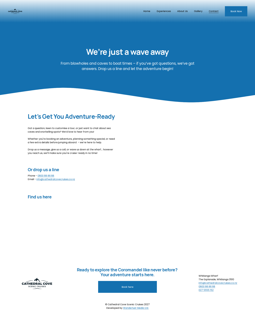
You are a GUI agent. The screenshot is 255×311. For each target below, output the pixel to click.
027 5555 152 (206, 290)
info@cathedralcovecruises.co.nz (55, 179)
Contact (214, 11)
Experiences (164, 11)
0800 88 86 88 (46, 175)
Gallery (198, 11)
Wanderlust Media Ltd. (136, 308)
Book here (127, 287)
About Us (182, 11)
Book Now (236, 11)
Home (146, 11)
